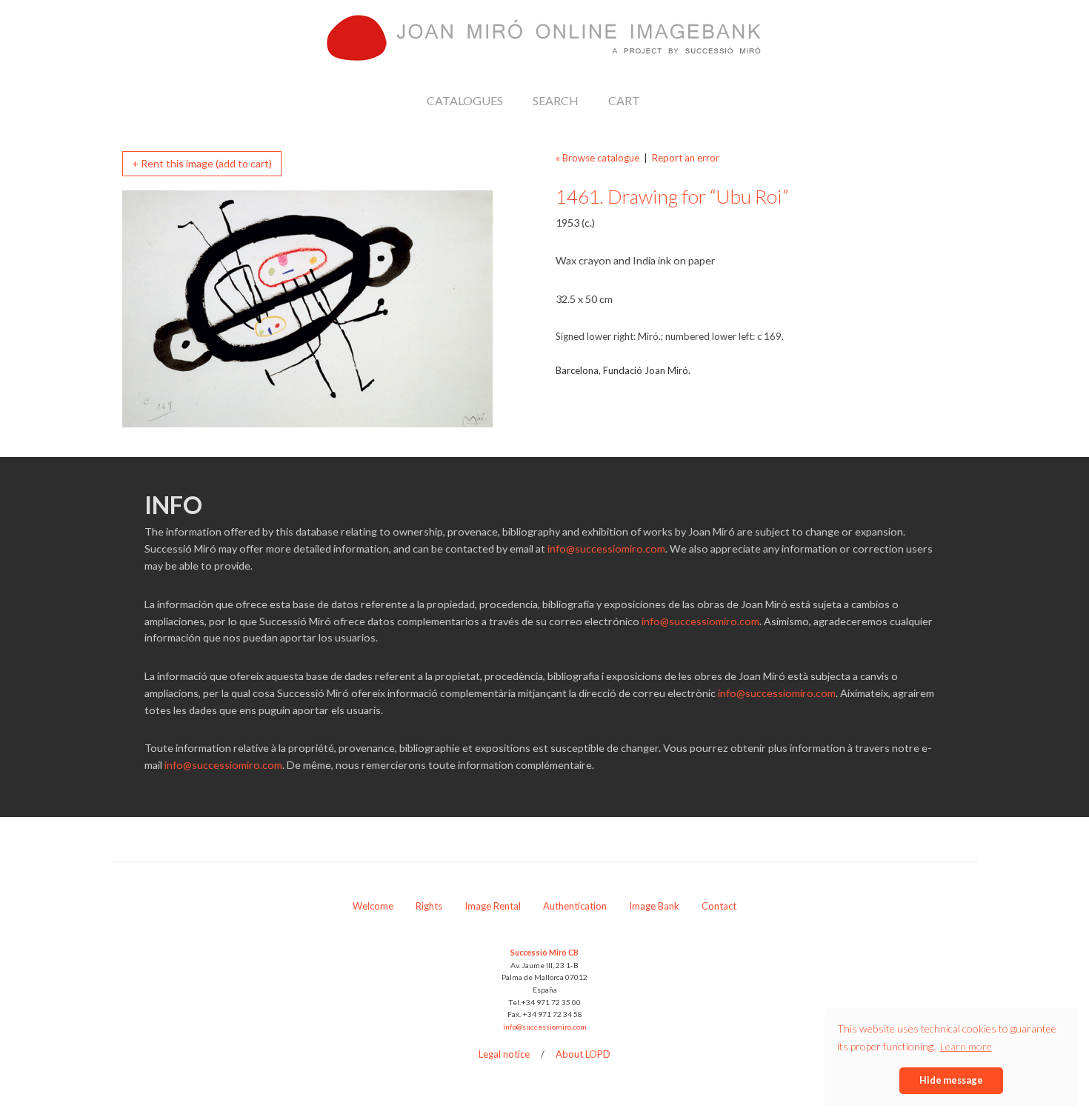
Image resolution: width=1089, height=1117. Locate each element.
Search (556, 100)
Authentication (575, 906)
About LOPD (583, 1054)
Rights (429, 906)
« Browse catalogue (597, 158)
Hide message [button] (951, 1080)
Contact (719, 906)
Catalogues (465, 100)
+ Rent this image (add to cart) (202, 163)
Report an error (685, 158)
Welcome (373, 906)
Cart (624, 100)
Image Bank (654, 906)
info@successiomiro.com (606, 548)
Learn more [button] (966, 1046)
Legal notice (504, 1054)
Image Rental (492, 906)
